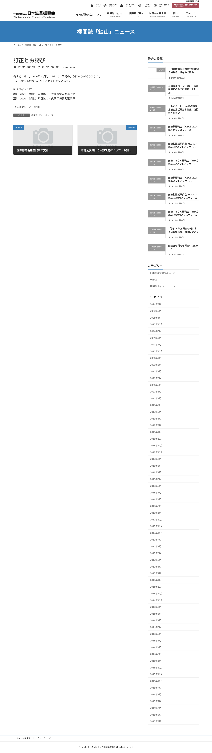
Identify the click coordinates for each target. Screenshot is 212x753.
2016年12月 (156, 586)
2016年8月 (155, 613)
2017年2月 (155, 573)
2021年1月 (155, 344)
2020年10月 (156, 351)
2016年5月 (155, 634)
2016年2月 (155, 654)
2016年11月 (156, 593)
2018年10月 (156, 452)
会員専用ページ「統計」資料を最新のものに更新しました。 (183, 89)
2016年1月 (155, 660)
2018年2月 (155, 506)
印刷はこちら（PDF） (30, 106)
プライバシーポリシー (47, 738)
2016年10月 (156, 600)
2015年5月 (155, 714)
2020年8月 (155, 364)
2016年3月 (155, 647)
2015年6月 (155, 707)
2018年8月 (155, 465)
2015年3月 (155, 721)
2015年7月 (155, 701)
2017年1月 (155, 580)
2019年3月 (155, 425)
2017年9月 (155, 539)
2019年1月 (155, 432)
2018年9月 (155, 458)
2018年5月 (155, 485)
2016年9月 (155, 606)
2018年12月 (156, 438)
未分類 (153, 279)
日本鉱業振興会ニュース (162, 272)
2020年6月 (155, 378)
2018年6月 (155, 479)
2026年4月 (155, 317)
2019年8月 (155, 405)
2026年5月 (155, 310)
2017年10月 (156, 533)
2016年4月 (155, 640)
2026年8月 (155, 304)
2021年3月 (155, 337)
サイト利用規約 (23, 738)
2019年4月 (155, 418)
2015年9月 (155, 687)
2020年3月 (155, 398)
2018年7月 (155, 472)
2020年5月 (155, 385)
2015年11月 (156, 674)
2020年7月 (155, 371)
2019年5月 (155, 411)
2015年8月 (155, 694)
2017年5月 (155, 559)
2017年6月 (155, 553)
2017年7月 (155, 546)
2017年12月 (156, 519)
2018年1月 (155, 512)
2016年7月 (155, 620)
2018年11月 (156, 445)
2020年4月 (155, 391)
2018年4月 (155, 492)
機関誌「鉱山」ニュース (42, 115)
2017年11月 (156, 526)
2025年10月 (156, 324)
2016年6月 (155, 627)
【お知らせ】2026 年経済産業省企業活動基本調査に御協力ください (183, 109)
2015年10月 (156, 681)
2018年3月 (155, 499)
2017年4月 (155, 566)
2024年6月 (155, 331)
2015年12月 (156, 667)
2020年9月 (155, 358)
